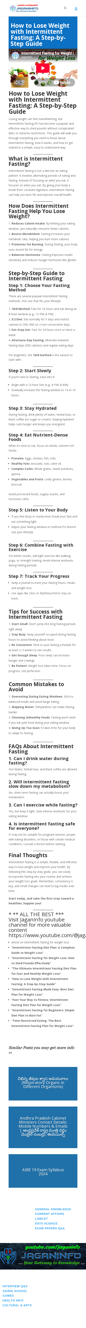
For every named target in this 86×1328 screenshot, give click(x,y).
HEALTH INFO (13, 1300)
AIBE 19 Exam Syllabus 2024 (43, 1171)
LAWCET (41, 1218)
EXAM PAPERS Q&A (50, 1228)
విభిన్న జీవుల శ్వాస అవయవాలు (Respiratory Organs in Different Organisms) (43, 1082)
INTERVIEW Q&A (15, 1286)
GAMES (8, 1295)
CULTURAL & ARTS (17, 1305)
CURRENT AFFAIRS (49, 1213)
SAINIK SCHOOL (15, 1291)
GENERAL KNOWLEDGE (53, 1209)
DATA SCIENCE (46, 1223)
